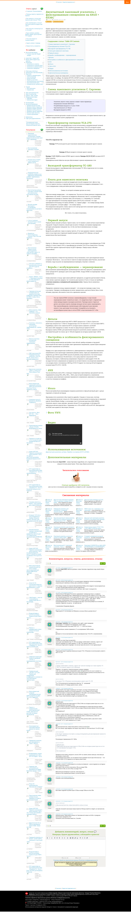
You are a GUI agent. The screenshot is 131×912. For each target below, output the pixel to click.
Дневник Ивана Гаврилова (35, 107)
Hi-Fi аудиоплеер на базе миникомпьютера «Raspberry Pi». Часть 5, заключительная (34, 471)
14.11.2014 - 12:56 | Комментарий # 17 (64, 568)
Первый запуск (53, 53)
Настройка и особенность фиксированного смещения (65, 60)
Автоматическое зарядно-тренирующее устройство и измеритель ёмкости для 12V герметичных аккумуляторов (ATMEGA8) (34, 533)
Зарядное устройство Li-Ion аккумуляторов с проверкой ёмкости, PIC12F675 (34, 441)
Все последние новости (32, 123)
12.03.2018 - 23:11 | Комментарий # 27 (64, 723)
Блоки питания (35, 78)
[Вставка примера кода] (82, 838)
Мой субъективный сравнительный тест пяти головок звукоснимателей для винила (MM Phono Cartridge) (34, 569)
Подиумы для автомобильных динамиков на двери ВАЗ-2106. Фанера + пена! (34, 769)
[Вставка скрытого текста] (87, 838)
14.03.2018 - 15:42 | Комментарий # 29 (64, 776)
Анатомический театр (35, 82)
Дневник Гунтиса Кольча (35, 110)
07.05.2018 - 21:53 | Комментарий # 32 (64, 814)
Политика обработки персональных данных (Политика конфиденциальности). (75, 860)
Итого (50, 64)
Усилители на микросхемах (35, 67)
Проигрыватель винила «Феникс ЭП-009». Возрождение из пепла (35, 427)
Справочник (35, 90)
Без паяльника (35, 88)
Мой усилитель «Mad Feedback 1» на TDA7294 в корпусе (35, 311)
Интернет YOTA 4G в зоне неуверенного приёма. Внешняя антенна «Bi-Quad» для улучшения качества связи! (34, 518)
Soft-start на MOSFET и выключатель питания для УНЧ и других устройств (34, 266)
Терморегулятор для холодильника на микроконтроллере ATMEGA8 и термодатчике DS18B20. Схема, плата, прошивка (34, 294)
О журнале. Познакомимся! (34, 11)
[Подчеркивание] (52, 838)
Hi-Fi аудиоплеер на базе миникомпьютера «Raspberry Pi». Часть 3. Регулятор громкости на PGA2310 (34, 487)
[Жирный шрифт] (47, 838)
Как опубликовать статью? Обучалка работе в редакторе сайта (33, 24)
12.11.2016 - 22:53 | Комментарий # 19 (64, 592)
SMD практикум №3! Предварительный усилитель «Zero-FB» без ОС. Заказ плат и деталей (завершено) (34, 356)
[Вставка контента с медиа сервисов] (77, 838)
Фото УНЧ (52, 66)
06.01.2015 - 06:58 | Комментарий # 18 (64, 580)
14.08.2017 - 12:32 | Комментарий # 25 (64, 688)
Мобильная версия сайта (33, 125)
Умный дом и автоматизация (35, 72)
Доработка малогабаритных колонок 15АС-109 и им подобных (34, 235)
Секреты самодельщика (35, 75)
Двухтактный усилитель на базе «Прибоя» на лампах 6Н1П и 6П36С (67, 452)
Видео (50, 68)
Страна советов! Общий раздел (35, 54)
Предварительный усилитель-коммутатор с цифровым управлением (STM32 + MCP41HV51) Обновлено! (34, 175)
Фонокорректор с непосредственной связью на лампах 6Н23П (33, 728)
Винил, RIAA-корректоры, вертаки (35, 60)
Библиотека (35, 117)
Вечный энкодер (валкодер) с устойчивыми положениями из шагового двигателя (34, 207)
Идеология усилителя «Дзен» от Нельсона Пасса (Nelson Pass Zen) (34, 371)
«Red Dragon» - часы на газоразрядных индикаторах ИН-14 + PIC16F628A (34, 600)
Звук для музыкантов (35, 92)
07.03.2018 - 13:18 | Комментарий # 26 (64, 700)
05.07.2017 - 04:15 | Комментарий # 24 (64, 661)
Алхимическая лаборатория (35, 84)
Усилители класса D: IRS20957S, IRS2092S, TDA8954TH (35, 401)
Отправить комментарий (76, 864)
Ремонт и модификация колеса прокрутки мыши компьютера (34, 630)
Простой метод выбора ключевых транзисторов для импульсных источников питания (34, 192)
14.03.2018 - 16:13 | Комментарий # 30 (64, 789)
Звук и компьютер (35, 94)
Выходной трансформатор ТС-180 (59, 49)
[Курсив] (49, 838)
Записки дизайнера (35, 114)
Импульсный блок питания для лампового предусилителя (33, 341)
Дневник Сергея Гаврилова (35, 111)
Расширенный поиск (32, 122)
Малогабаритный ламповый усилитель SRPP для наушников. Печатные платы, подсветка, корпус (34, 386)
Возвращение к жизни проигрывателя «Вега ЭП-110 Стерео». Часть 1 (34, 756)
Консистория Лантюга (35, 113)
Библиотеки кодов (35, 100)
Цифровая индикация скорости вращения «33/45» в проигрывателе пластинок (34, 659)
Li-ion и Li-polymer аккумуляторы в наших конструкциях (34, 222)
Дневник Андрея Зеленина (35, 108)
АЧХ (49, 62)
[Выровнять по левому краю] (55, 838)
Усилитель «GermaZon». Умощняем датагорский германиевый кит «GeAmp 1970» (34, 326)
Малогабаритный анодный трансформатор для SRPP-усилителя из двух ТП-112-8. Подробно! (34, 694)
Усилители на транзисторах (35, 65)
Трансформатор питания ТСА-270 (59, 46)
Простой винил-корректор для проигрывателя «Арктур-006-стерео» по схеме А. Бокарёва (33, 250)
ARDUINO (35, 98)
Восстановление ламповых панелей (33, 148)
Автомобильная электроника (35, 81)
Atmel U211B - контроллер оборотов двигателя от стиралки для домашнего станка (34, 585)
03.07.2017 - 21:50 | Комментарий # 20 (64, 609)
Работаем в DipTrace (35, 71)
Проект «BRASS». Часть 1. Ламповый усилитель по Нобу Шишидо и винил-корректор (35, 279)
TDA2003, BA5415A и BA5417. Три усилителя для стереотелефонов (35, 503)
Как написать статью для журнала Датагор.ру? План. (33, 19)
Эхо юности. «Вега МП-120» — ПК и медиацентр (34, 414)
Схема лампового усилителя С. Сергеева (61, 44)
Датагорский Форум (35, 52)
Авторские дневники (35, 104)
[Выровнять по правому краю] (59, 838)
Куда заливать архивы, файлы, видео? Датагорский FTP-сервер (33, 34)
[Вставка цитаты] (80, 838)
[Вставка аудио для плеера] (75, 838)
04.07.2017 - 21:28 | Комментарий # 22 (64, 637)
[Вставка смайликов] (67, 838)
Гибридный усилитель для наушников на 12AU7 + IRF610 (35, 742)
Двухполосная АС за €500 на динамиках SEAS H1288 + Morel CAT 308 (34, 825)
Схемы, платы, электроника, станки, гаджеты (26, 893)
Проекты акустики (35, 80)
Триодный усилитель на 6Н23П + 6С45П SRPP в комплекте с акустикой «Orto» (35, 839)
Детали (51, 57)
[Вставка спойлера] (85, 838)
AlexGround (55, 19)
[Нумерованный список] (64, 838)
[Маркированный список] (62, 838)
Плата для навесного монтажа (58, 51)
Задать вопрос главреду (33, 43)
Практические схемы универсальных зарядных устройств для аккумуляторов (34, 798)
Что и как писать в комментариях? (31, 39)
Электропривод (35, 77)
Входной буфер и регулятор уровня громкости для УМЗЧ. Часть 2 (34, 615)
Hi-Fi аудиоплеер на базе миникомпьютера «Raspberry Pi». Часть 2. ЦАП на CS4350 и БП (34, 644)
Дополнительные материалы (58, 73)
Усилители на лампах (58, 21)
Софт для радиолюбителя (35, 118)
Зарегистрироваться (68, 2)
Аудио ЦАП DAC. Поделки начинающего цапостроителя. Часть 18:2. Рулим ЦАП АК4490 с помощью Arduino (34, 811)
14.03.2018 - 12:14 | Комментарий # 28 (64, 762)
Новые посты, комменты (33, 46)
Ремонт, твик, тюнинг (35, 95)
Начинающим (35, 102)
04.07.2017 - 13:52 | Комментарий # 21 (64, 621)
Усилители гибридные (35, 68)
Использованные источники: (58, 71)
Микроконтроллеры (35, 97)
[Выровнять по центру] (57, 838)
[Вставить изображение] (70, 838)
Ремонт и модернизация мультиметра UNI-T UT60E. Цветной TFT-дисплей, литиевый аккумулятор (33, 711)
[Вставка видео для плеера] (73, 838)
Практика (35, 74)
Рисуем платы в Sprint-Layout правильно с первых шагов (34, 161)
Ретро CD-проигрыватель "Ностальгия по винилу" (36, 785)
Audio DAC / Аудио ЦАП (35, 58)
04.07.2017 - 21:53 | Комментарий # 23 (64, 649)
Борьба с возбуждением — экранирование (62, 55)
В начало (59, 2)
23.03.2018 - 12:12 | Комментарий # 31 (64, 801)
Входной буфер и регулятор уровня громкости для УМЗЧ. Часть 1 (34, 854)
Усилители (49, 21)
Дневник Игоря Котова (35, 105)
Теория (35, 87)
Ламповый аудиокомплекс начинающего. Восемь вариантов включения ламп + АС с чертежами (35, 136)
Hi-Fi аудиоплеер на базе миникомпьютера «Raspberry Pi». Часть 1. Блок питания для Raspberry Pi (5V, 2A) (34, 869)
